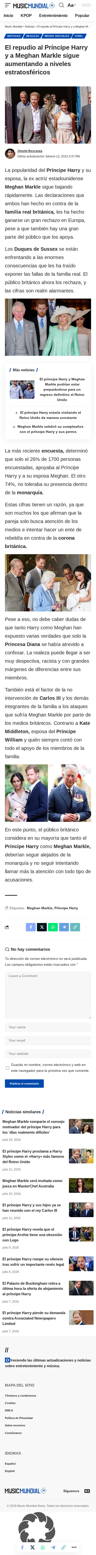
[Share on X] (32, 1547)
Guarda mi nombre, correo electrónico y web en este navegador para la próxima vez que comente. (50, 1068)
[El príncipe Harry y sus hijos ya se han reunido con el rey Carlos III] (81, 1209)
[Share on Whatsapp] (43, 1547)
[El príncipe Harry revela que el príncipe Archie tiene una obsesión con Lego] (81, 1234)
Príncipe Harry (66, 908)
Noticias (14, 36)
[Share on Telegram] (53, 1547)
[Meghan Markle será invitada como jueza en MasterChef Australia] (81, 1185)
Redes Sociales (57, 36)
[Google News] (87, 1491)
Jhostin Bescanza (29, 151)
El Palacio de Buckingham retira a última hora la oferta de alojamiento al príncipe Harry (32, 1288)
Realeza (32, 36)
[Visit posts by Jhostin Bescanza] (10, 154)
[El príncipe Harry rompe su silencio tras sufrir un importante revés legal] (81, 1263)
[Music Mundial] (34, 5)
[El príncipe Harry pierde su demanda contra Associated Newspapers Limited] (81, 1317)
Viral (79, 36)
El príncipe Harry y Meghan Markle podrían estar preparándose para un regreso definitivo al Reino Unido (62, 389)
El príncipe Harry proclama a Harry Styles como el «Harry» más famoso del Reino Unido (33, 1156)
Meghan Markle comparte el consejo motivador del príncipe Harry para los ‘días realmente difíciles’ (33, 1126)
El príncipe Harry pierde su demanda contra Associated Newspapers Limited (33, 1318)
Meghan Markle (39, 908)
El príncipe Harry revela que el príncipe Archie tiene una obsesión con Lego (32, 1234)
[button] (9, 5)
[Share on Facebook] (22, 1547)
